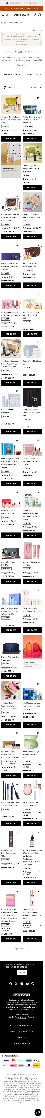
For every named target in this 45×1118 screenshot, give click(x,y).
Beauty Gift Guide (12, 75)
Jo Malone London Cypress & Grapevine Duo (31, 413)
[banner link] (32, 652)
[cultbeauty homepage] (21, 14)
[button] (11, 160)
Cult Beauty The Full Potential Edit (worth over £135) (31, 168)
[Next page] (28, 948)
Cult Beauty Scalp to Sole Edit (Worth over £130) (32, 217)
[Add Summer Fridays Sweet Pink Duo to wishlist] (38, 543)
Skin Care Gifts (34, 75)
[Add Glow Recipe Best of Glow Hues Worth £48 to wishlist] (17, 293)
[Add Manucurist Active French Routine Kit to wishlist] (17, 492)
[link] (35, 14)
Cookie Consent (21, 1014)
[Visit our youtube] (27, 983)
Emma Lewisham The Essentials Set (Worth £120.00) (10, 266)
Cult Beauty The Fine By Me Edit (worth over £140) (11, 120)
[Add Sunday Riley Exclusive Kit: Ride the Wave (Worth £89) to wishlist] (38, 98)
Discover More (22, 44)
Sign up (21, 972)
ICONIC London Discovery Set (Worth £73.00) (31, 461)
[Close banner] (39, 34)
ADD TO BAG (11, 139)
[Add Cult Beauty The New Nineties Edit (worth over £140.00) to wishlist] (17, 196)
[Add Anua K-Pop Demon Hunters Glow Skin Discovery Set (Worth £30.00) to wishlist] (38, 492)
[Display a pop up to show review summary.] (19, 228)
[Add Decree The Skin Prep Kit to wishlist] (38, 342)
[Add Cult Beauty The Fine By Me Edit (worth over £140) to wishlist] (17, 98)
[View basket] (39, 14)
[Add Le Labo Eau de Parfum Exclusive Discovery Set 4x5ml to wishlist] (17, 733)
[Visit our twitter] (16, 983)
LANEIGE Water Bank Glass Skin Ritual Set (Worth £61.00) (9, 611)
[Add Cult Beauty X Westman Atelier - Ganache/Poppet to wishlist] (17, 684)
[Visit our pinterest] (33, 983)
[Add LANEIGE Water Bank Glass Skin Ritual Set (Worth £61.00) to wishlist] (17, 589)
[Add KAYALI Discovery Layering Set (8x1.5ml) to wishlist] (38, 589)
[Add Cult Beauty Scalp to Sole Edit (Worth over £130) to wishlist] (38, 196)
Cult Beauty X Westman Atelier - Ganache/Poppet (8, 706)
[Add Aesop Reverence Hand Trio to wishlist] (17, 543)
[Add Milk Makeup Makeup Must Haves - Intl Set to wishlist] (38, 684)
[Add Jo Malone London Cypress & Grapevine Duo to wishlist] (38, 391)
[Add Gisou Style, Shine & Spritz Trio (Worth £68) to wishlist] (38, 293)
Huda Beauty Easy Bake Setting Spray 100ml (9, 853)
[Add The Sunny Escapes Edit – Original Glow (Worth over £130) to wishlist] (17, 342)
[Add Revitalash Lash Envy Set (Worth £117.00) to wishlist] (17, 784)
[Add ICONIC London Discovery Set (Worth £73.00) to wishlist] (38, 440)
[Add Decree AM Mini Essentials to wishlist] (17, 391)
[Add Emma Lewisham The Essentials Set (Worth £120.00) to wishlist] (17, 245)
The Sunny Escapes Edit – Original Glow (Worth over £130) (9, 364)
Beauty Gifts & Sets (21, 51)
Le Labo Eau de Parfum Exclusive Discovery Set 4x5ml (10, 754)
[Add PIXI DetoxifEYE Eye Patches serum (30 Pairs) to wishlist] (38, 733)
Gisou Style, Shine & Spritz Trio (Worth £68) (31, 315)
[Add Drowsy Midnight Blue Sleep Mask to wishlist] (17, 638)
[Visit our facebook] (10, 983)
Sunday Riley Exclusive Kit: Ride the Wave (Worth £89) (32, 120)
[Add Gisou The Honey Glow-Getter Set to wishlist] (38, 245)
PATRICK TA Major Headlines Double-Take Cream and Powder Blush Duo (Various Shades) (9, 915)
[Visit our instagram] (21, 983)
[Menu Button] (2, 14)
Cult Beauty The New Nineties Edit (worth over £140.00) (10, 217)
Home (3, 23)
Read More (21, 65)
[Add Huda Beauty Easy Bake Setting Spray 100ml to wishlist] (17, 831)
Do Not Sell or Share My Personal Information (21, 1018)
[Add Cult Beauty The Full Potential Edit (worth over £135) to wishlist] (38, 147)
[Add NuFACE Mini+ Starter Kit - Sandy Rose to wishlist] (38, 784)
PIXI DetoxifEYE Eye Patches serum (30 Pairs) (31, 754)
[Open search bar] (7, 14)
